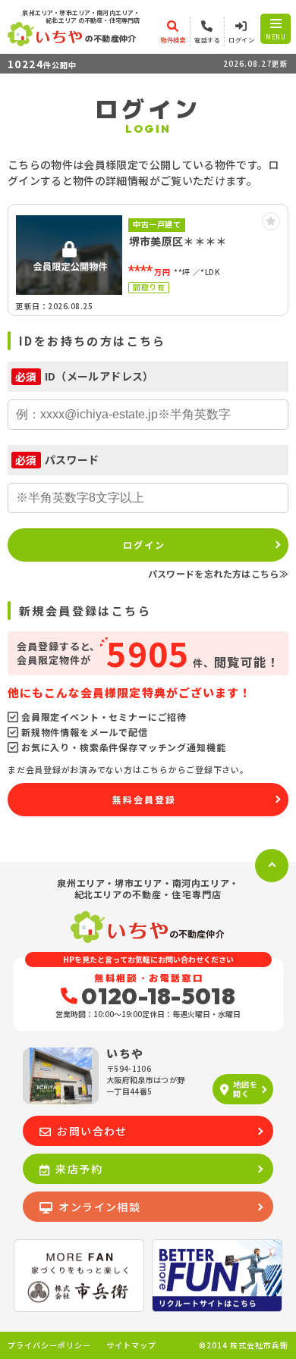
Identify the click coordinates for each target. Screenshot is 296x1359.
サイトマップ (131, 1345)
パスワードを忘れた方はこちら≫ (218, 573)
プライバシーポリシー (49, 1345)
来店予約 (78, 1168)
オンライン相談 (99, 1206)
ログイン (144, 544)
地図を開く (245, 1089)
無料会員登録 (144, 799)
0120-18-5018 (158, 996)
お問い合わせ (92, 1130)
